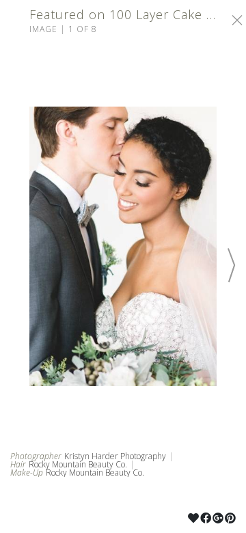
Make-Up (26, 473)
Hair (18, 465)
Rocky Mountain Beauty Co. (78, 464)
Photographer (36, 456)
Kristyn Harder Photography (115, 456)
